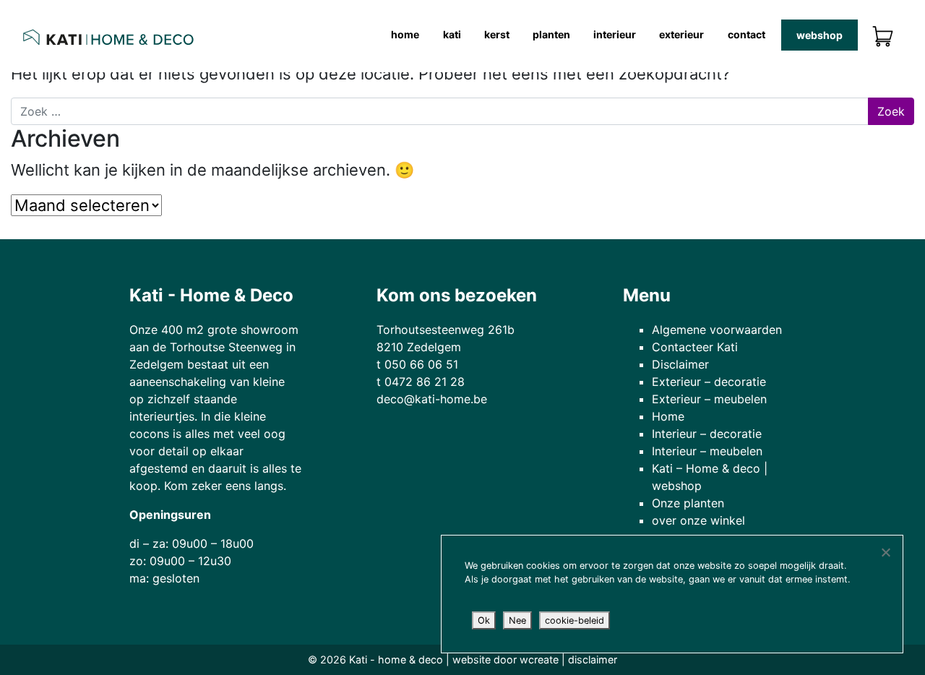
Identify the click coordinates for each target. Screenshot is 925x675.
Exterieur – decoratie (709, 381)
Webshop (819, 35)
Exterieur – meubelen (709, 399)
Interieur (614, 34)
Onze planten (688, 503)
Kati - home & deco (396, 659)
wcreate (539, 659)
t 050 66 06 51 (417, 364)
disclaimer (592, 659)
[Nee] (885, 552)
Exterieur (681, 34)
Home (405, 34)
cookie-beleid (574, 620)
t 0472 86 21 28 (421, 381)
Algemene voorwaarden (717, 329)
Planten (551, 34)
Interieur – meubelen (707, 451)
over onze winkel (698, 520)
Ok (484, 620)
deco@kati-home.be (432, 399)
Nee (517, 620)
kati (452, 34)
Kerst (496, 34)
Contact (746, 34)
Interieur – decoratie (707, 433)
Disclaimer (680, 364)
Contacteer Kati (695, 347)
